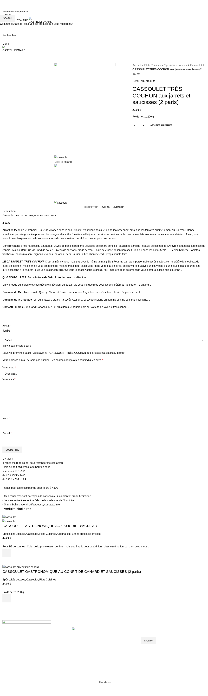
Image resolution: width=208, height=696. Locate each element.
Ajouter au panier (161, 125)
